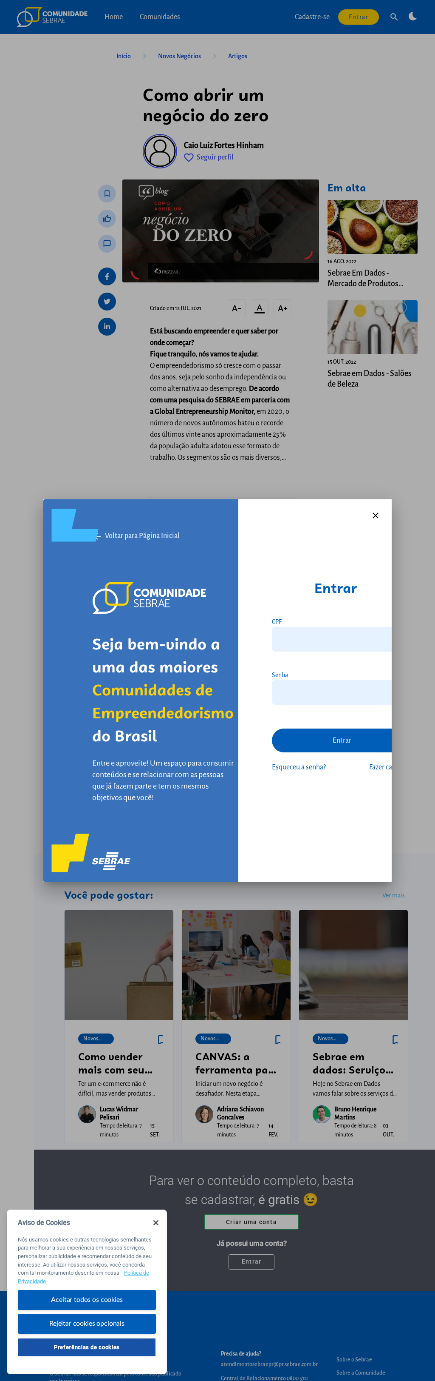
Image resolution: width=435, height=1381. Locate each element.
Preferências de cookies (87, 1347)
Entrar (342, 740)
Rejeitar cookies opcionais (86, 1323)
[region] (87, 1292)
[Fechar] (156, 1222)
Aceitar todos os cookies (86, 1299)
